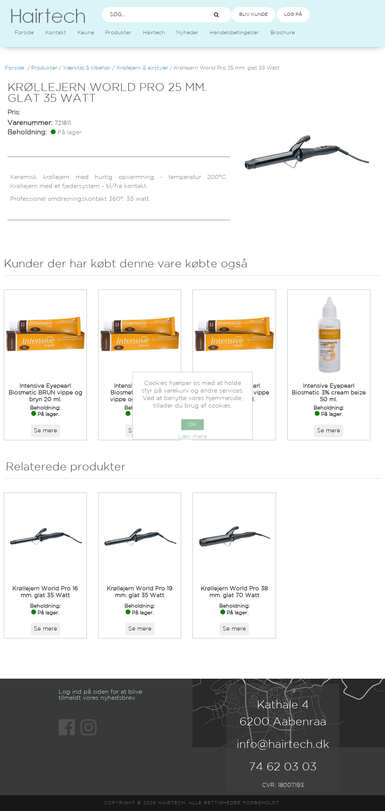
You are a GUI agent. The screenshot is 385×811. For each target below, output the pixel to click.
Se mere (45, 430)
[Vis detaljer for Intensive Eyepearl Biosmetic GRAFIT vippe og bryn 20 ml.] (234, 334)
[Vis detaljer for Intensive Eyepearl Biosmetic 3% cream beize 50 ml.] (329, 334)
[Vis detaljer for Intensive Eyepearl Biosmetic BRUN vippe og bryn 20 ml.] (45, 334)
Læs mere (192, 437)
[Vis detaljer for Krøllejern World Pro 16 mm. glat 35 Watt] (45, 537)
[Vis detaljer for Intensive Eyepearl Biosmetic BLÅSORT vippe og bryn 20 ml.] (140, 334)
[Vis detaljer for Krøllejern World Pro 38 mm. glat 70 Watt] (234, 537)
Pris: (14, 112)
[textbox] (151, 14)
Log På (293, 14)
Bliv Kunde (253, 14)
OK (192, 424)
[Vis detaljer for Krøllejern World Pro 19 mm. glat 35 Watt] (140, 537)
